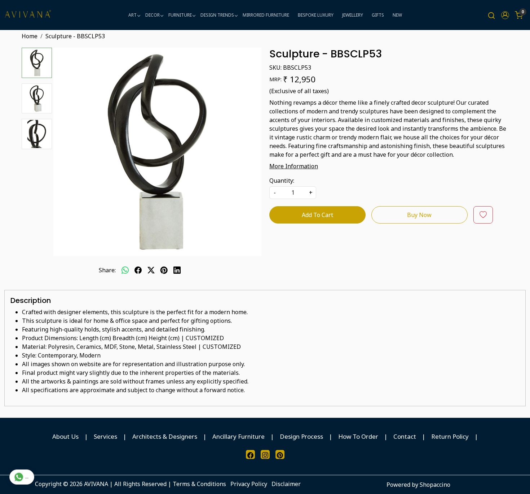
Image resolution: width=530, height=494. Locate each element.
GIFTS (378, 15)
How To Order (358, 436)
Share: (107, 270)
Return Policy (450, 436)
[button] (505, 15)
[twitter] (151, 270)
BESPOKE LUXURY (316, 15)
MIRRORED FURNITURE (266, 15)
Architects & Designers (164, 436)
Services (105, 436)
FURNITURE (180, 15)
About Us (65, 436)
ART (132, 15)
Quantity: (281, 181)
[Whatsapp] (125, 270)
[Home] (27, 15)
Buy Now (419, 215)
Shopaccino (435, 485)
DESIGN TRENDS (217, 15)
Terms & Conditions (199, 484)
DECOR (152, 15)
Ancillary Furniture (238, 436)
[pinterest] (164, 270)
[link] (491, 15)
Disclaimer (286, 484)
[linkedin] (177, 270)
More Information (293, 166)
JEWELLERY (352, 15)
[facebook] (138, 270)
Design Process (301, 436)
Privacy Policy (248, 484)
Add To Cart (317, 215)
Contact (404, 436)
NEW (397, 15)
